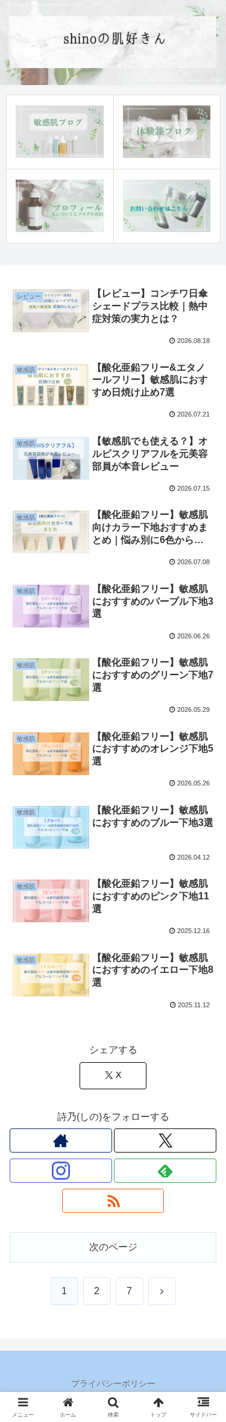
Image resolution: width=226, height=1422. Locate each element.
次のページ (113, 1247)
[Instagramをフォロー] (61, 1171)
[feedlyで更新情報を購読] (165, 1171)
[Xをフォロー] (165, 1140)
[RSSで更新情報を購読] (113, 1201)
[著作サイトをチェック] (61, 1140)
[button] (202, 1405)
